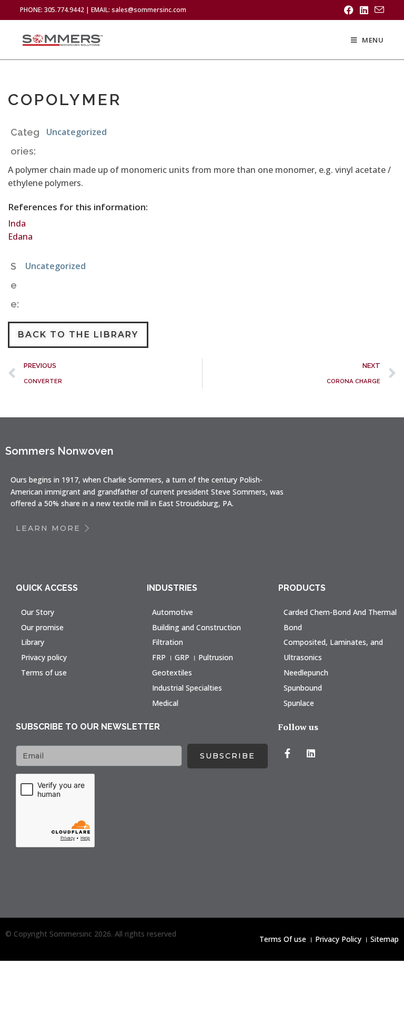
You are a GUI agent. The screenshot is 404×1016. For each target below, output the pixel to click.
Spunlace (299, 703)
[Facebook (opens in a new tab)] (349, 10)
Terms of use (44, 673)
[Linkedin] (310, 753)
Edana (20, 236)
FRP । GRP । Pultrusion (192, 657)
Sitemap (384, 939)
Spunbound (303, 688)
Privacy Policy (338, 939)
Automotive (172, 612)
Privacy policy (44, 657)
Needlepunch (306, 673)
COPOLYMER (65, 99)
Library (32, 642)
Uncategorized (76, 132)
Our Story (37, 612)
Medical (165, 703)
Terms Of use (282, 939)
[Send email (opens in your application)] (377, 10)
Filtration (167, 642)
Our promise (42, 627)
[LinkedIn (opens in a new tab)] (364, 10)
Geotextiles (172, 673)
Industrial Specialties (187, 688)
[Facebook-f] (287, 753)
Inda (17, 223)
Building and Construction (196, 627)
